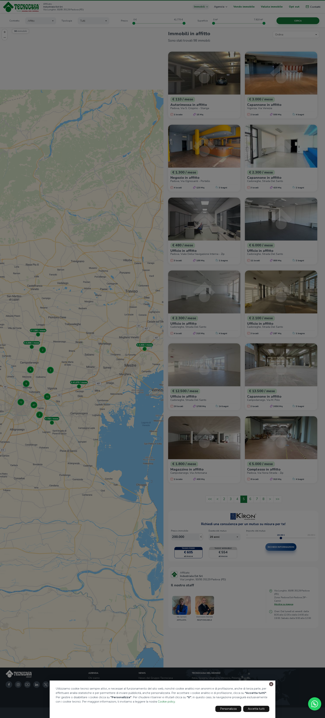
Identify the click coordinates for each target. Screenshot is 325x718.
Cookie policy (166, 701)
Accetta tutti (256, 708)
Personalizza (228, 708)
